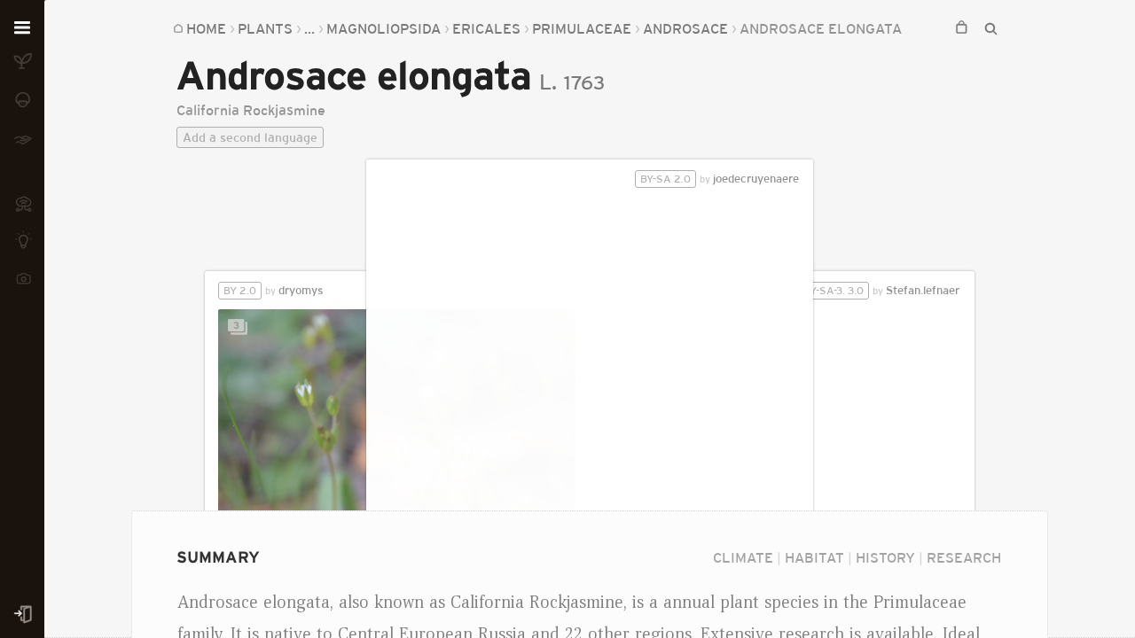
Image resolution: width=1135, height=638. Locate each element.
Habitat (814, 557)
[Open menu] (22, 28)
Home (206, 28)
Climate (743, 557)
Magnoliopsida (383, 28)
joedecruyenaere (719, 178)
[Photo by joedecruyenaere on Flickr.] (589, 395)
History (885, 557)
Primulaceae (581, 28)
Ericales (486, 28)
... (309, 28)
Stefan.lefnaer (881, 290)
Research (964, 557)
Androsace (685, 28)
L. (548, 82)
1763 (584, 83)
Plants (265, 28)
